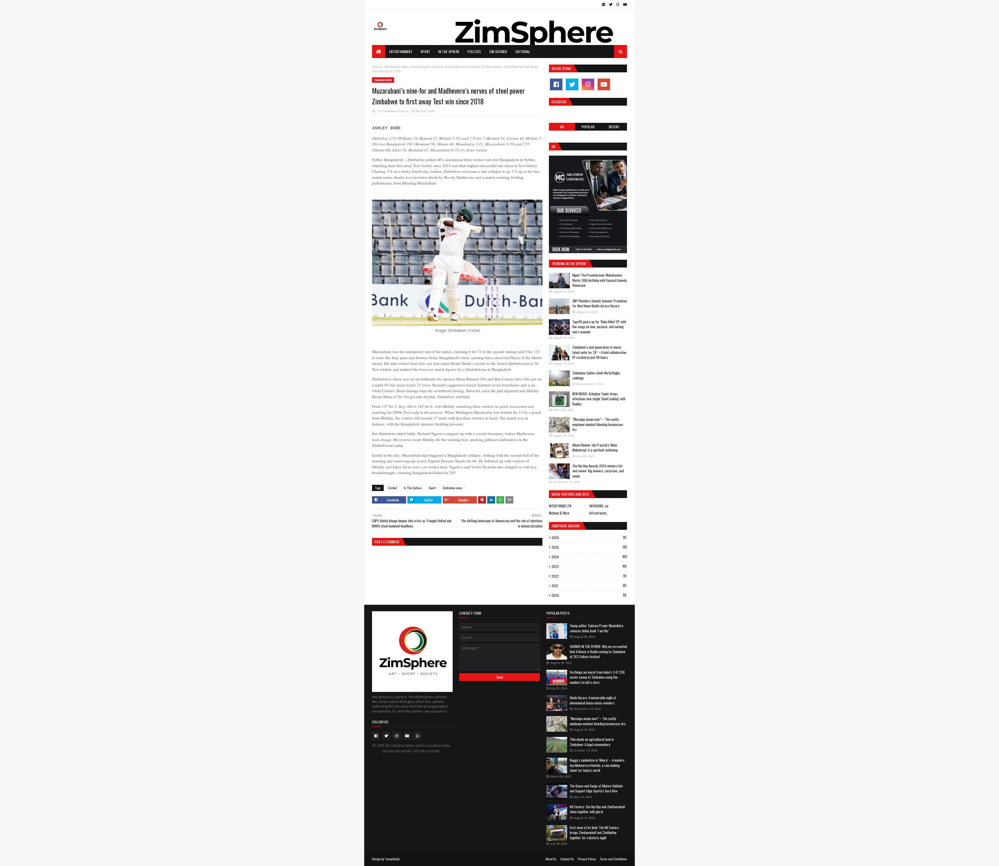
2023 (589, 566)
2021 (589, 585)
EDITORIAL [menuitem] (522, 51)
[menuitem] (378, 51)
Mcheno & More (559, 512)
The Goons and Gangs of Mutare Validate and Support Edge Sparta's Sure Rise (596, 788)
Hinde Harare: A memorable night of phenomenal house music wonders (593, 700)
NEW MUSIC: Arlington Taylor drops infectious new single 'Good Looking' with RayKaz (598, 398)
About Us (551, 859)
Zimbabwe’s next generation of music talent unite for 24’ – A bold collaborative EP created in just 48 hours (599, 352)
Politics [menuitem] (474, 51)
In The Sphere (413, 488)
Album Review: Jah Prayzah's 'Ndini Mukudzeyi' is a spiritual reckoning (595, 447)
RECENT (614, 126)
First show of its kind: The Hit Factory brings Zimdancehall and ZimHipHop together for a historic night (594, 832)
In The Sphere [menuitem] (448, 51)
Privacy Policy (587, 859)
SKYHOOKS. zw (599, 505)
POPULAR (587, 126)
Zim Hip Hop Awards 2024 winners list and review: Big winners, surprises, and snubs (598, 471)
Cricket (392, 488)
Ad (562, 126)
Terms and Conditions (613, 859)
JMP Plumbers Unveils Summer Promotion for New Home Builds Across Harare (599, 303)
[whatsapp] (417, 736)
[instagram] (617, 4)
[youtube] (624, 4)
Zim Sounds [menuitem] (498, 51)
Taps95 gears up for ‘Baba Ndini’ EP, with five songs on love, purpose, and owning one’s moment (599, 326)
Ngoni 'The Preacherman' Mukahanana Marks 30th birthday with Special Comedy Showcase (599, 280)
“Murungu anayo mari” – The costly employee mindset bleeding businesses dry (597, 424)
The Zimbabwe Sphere (392, 111)
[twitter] (611, 4)
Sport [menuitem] (425, 51)
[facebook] (603, 4)
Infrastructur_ (598, 512)
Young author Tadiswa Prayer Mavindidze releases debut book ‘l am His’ (596, 628)
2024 (589, 556)
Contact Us (567, 859)
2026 (589, 537)
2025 (589, 547)
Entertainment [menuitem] (400, 51)
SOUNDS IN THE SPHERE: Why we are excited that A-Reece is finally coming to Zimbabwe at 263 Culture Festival (598, 651)
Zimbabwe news (396, 67)
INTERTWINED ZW (560, 505)
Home (376, 67)
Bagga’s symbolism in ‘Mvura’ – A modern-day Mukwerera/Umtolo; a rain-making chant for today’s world (597, 765)
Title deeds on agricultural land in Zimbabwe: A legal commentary (592, 742)
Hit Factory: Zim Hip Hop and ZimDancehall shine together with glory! (597, 809)
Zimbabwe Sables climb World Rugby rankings (596, 375)
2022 (589, 576)
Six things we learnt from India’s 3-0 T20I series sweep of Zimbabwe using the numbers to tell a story (597, 677)
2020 (589, 595)
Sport (432, 488)
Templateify (392, 859)
